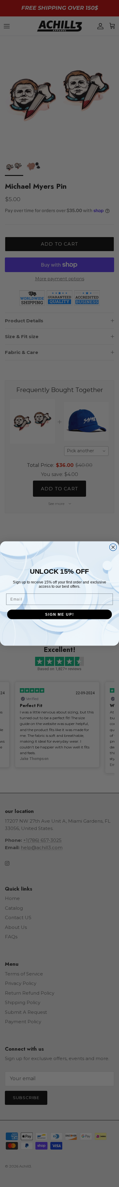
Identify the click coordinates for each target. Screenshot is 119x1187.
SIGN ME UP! (59, 614)
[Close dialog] (113, 547)
